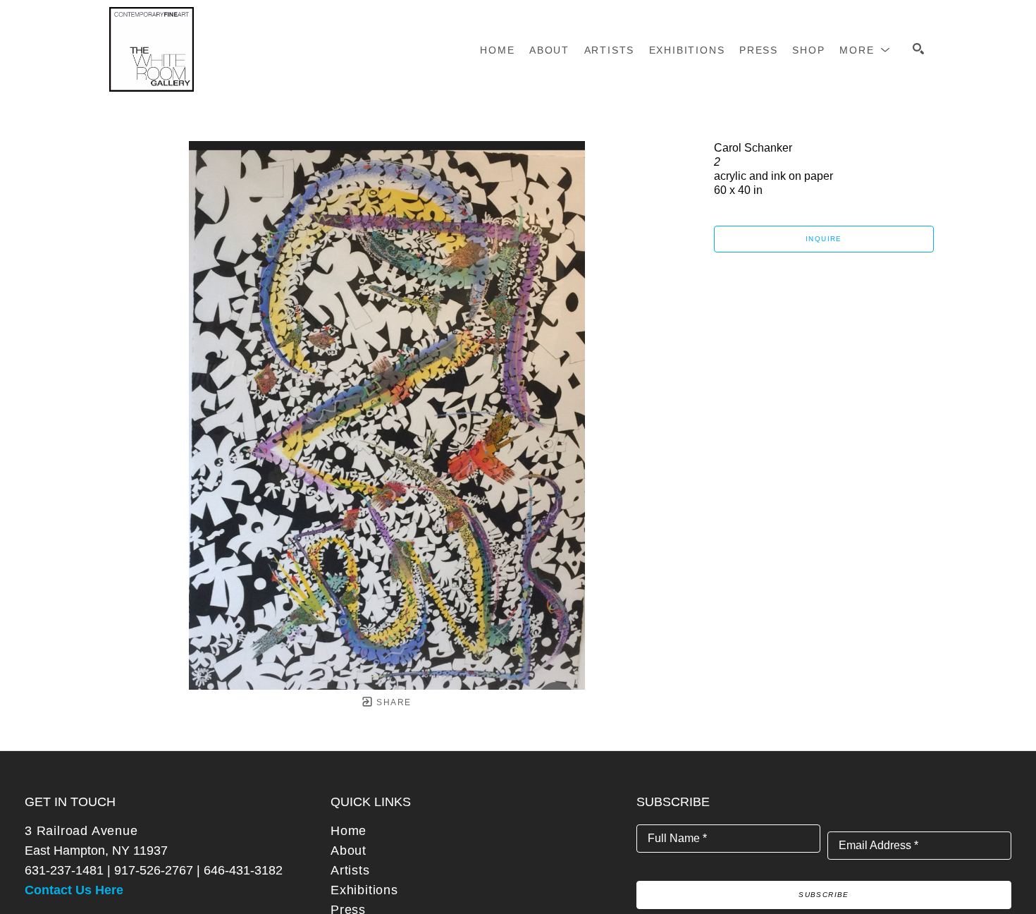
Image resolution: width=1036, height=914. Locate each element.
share (392, 702)
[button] (865, 50)
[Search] (918, 48)
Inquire (824, 239)
